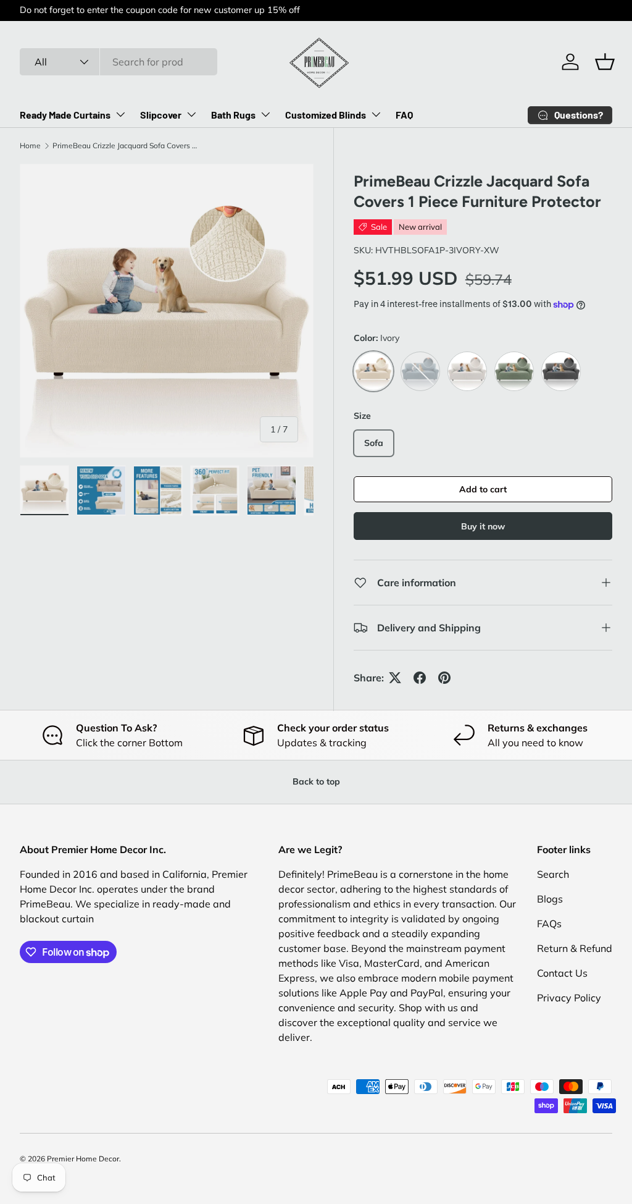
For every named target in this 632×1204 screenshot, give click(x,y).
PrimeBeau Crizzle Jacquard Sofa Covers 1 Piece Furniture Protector (126, 145)
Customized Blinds (325, 114)
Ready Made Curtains (65, 114)
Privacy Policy (569, 997)
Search (553, 874)
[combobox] (118, 61)
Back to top (316, 781)
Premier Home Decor (83, 1158)
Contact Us (562, 973)
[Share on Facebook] (419, 677)
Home (30, 145)
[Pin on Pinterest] (444, 677)
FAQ (404, 114)
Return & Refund (574, 948)
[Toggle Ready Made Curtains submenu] (120, 114)
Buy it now (483, 526)
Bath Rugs (233, 114)
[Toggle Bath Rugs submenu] (265, 114)
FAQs (549, 923)
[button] (604, 61)
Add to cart (483, 489)
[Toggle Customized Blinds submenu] (375, 114)
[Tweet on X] (395, 677)
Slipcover (160, 114)
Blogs (550, 899)
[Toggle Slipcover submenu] (191, 114)
